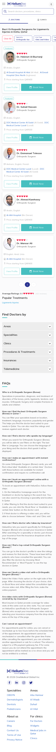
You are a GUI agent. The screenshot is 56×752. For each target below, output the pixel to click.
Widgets (34, 725)
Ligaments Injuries (10, 302)
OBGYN (11, 695)
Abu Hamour (36, 695)
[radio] (18, 54)
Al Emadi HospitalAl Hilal (22, 72)
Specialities (10, 334)
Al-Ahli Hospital (19, 215)
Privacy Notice (14, 739)
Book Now (38, 87)
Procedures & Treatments (19, 351)
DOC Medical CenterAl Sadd (24, 122)
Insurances (10, 360)
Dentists (11, 704)
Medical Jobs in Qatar (38, 732)
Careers (11, 721)
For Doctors (36, 721)
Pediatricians (14, 709)
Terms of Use (14, 734)
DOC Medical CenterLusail (22, 169)
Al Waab (34, 699)
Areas (7, 326)
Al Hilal (34, 709)
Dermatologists (15, 699)
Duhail (33, 704)
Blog (9, 725)
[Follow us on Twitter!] (30, 682)
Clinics (7, 343)
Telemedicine (11, 369)
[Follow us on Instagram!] (23, 682)
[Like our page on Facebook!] (9, 682)
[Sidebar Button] (3, 4)
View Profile (12, 87)
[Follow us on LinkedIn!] (16, 682)
